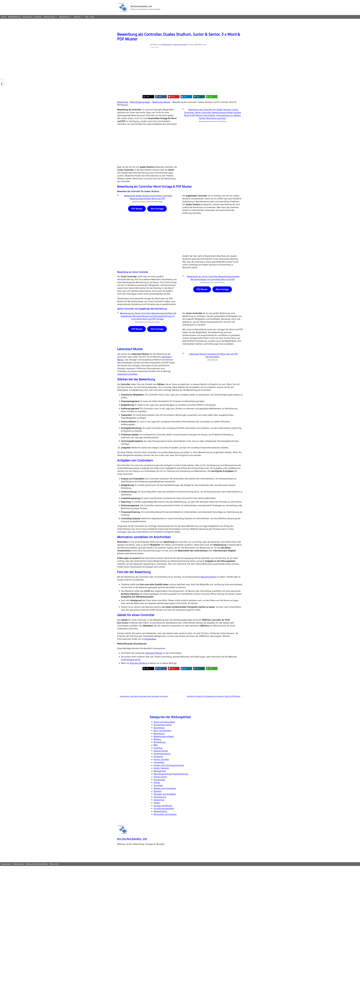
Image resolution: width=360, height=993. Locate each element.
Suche (3, 17)
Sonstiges (158, 785)
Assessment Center (163, 724)
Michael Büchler (167, 44)
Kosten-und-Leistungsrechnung (169, 765)
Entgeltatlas (150, 639)
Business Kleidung (138, 663)
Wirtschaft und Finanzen (165, 814)
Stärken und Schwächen (165, 788)
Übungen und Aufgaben (165, 794)
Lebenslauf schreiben (127, 374)
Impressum (6, 864)
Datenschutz (18, 864)
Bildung (157, 739)
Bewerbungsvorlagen (180, 44)
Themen (77, 17)
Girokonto (158, 756)
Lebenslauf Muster (153, 653)
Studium (38, 17)
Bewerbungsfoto (208, 576)
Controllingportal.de (130, 659)
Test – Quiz (89, 17)
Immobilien (159, 762)
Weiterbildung (14, 17)
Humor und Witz (161, 759)
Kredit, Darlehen (161, 768)
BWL (156, 745)
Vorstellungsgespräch (164, 808)
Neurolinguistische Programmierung (171, 773)
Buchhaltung (160, 742)
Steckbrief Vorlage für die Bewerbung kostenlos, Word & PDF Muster (213, 696)
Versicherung (160, 797)
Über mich (54, 864)
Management (160, 771)
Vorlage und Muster (163, 805)
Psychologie (159, 779)
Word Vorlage (157, 208)
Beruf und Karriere (162, 730)
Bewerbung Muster (161, 102)
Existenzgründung (162, 753)
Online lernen (49, 17)
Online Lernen (160, 776)
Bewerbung (64, 17)
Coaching (158, 748)
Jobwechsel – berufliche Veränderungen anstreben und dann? (144, 696)
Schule (157, 782)
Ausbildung (27, 17)
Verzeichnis (159, 799)
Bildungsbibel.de (141, 6)
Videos (157, 802)
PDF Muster (136, 208)
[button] (148, 96)
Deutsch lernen (161, 750)
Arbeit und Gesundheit (164, 722)
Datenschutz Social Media (36, 864)
